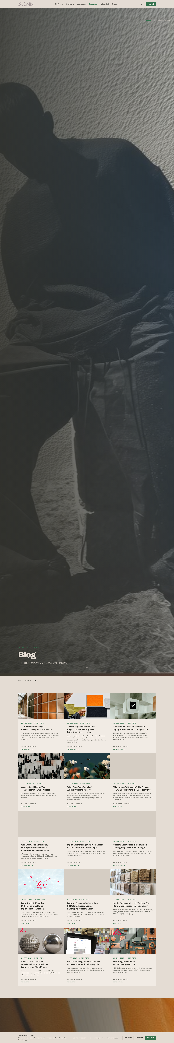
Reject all (139, 1038)
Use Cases (81, 4)
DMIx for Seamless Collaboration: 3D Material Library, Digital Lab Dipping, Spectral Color (82, 906)
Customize (128, 1038)
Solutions (70, 4)
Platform (59, 4)
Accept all (150, 1038)
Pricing (115, 4)
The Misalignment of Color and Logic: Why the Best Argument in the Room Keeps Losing (81, 729)
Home (19, 680)
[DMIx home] (25, 4)
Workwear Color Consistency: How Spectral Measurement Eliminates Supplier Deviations (35, 847)
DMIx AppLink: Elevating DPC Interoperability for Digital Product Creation (32, 906)
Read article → (27, 749)
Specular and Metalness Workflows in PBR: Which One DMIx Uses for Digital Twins (34, 964)
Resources (94, 4)
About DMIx (105, 4)
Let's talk (151, 4)
